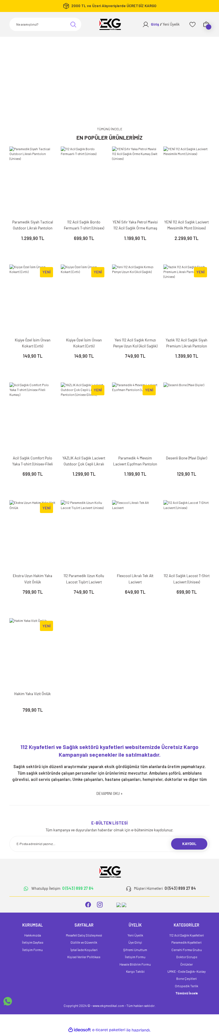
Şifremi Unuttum (135, 950)
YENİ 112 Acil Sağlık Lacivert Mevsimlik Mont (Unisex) (186, 225)
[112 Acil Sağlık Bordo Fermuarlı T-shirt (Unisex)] (84, 181)
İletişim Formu (32, 950)
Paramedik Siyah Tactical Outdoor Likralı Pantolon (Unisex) (32, 225)
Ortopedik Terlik (186, 986)
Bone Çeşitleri (186, 978)
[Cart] (206, 24)
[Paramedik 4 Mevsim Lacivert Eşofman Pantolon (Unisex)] (135, 417)
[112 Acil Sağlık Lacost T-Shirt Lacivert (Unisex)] (186, 534)
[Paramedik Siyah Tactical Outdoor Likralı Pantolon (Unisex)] (32, 181)
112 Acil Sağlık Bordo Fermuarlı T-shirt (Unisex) (84, 225)
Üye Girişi (135, 942)
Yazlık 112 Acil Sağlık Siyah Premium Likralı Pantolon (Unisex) (186, 343)
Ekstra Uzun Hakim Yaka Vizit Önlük (32, 578)
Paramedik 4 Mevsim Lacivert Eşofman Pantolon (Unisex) (135, 461)
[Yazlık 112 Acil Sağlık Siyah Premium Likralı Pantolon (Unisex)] (186, 299)
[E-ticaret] (108, 1030)
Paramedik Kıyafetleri (186, 942)
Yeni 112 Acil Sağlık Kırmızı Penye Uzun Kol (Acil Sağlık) (135, 343)
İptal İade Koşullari (84, 950)
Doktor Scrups (186, 957)
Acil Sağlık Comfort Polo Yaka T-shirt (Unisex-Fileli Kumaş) (32, 461)
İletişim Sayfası (32, 942)
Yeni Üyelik (135, 935)
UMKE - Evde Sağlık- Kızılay (186, 971)
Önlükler (186, 964)
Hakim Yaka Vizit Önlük (32, 693)
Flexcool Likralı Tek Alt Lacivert (135, 578)
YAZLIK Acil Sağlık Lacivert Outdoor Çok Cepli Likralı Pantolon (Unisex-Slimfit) (83, 461)
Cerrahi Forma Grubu (186, 950)
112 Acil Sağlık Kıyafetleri (186, 935)
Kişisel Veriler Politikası (83, 957)
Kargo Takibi (135, 971)
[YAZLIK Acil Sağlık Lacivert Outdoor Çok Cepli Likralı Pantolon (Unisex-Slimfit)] (84, 417)
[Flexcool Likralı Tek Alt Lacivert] (135, 534)
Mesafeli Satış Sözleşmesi (84, 935)
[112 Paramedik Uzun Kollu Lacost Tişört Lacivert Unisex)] (84, 534)
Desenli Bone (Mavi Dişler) (186, 458)
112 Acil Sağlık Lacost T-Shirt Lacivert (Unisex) (187, 578)
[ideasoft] (79, 1030)
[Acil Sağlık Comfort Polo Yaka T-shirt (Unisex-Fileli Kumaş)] (32, 417)
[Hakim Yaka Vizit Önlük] (32, 652)
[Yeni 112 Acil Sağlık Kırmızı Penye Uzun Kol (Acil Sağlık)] (135, 299)
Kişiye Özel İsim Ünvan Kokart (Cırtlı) (32, 343)
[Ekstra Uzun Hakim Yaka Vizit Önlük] (32, 534)
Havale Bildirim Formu (135, 964)
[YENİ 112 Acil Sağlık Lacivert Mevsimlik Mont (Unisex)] (186, 181)
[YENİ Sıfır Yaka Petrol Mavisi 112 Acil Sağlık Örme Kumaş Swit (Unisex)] (135, 181)
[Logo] (109, 24)
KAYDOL (189, 843)
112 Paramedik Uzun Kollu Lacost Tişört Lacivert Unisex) (84, 579)
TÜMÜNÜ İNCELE (109, 129)
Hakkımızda (32, 935)
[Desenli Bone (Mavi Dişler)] (186, 417)
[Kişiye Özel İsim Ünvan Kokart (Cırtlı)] (32, 299)
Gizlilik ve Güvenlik (83, 942)
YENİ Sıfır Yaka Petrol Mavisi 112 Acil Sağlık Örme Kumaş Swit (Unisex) (135, 225)
